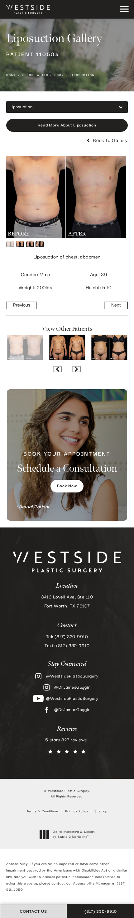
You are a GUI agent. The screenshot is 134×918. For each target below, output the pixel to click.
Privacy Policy (76, 811)
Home (11, 75)
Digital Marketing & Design (73, 834)
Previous (21, 305)
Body (59, 75)
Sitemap (101, 811)
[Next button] (76, 369)
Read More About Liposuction (67, 125)
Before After (35, 75)
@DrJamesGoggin (72, 687)
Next (116, 305)
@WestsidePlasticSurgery (72, 676)
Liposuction (82, 75)
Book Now (67, 486)
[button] (124, 9)
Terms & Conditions (43, 811)
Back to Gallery (109, 140)
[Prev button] (57, 369)
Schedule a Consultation (67, 463)
